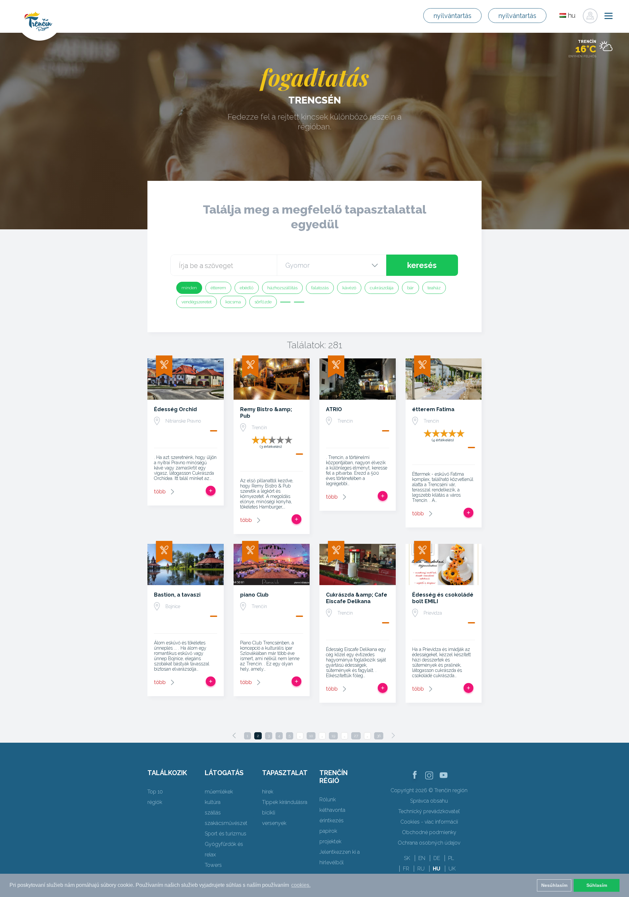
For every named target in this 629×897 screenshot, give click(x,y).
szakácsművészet (226, 823)
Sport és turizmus (225, 833)
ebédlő (247, 287)
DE (436, 858)
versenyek (274, 823)
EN (421, 858)
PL (451, 858)
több (160, 491)
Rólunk (327, 799)
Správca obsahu (429, 801)
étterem (218, 287)
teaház (434, 287)
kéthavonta (332, 810)
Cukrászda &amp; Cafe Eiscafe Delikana (356, 598)
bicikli (268, 813)
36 (379, 736)
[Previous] (234, 735)
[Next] (393, 735)
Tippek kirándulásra (284, 802)
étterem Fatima (433, 409)
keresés (422, 265)
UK (452, 869)
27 (356, 736)
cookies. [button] (301, 885)
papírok (328, 831)
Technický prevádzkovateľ (429, 811)
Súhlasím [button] (596, 885)
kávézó (349, 287)
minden (189, 287)
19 (333, 736)
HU (436, 869)
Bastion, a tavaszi (177, 595)
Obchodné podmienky (429, 832)
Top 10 (155, 792)
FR (406, 869)
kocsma (233, 301)
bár (410, 287)
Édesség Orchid (175, 409)
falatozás (320, 287)
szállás (213, 813)
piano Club (254, 595)
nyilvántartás (452, 16)
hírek (267, 792)
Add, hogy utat (210, 490)
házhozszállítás (282, 287)
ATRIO (334, 409)
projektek (330, 841)
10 (311, 736)
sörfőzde (263, 301)
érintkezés (331, 820)
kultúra (212, 802)
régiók (154, 802)
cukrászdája (381, 287)
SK (407, 858)
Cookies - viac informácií (429, 822)
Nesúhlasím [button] (554, 885)
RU (421, 869)
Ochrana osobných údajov (429, 843)
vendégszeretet (196, 301)
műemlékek (219, 792)
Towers (213, 865)
